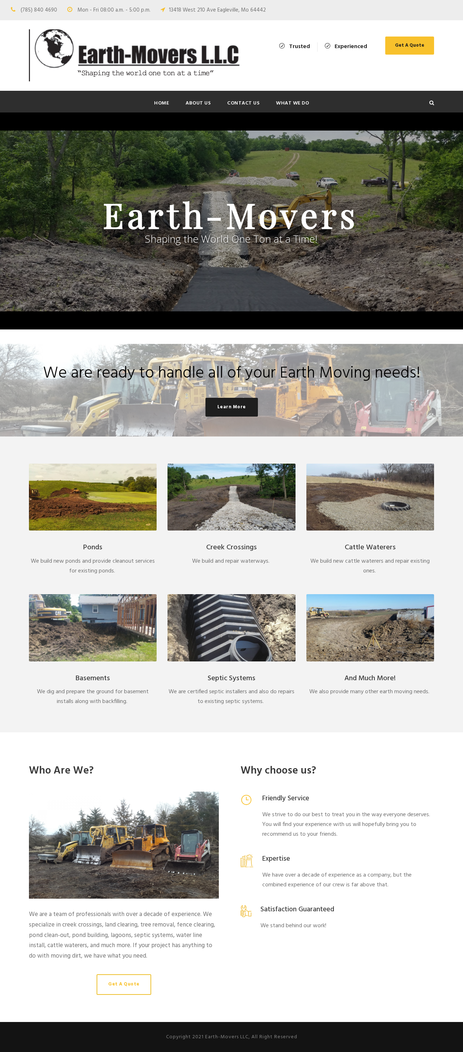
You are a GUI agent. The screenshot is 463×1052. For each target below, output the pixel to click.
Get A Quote (409, 45)
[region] (231, 220)
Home (161, 103)
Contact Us (243, 103)
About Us (198, 103)
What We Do (292, 103)
